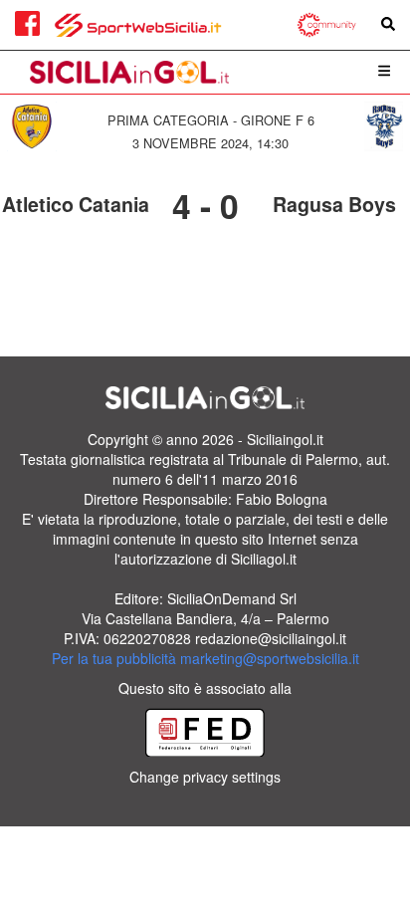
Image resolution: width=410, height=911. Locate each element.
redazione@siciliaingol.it (270, 638)
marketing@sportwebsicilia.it (269, 658)
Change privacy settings (205, 777)
